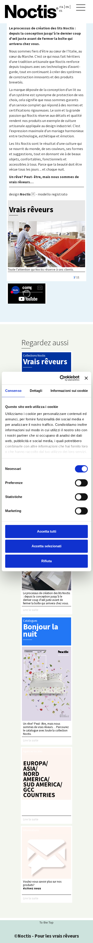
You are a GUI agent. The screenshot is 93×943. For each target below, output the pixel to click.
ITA (61, 7)
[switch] (81, 482)
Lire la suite (30, 610)
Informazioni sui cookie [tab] (69, 391)
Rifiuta (46, 561)
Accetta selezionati (46, 546)
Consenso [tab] (13, 391)
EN (67, 7)
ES (60, 10)
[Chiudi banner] (86, 378)
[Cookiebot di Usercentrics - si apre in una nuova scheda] (60, 378)
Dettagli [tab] (36, 391)
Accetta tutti (46, 531)
